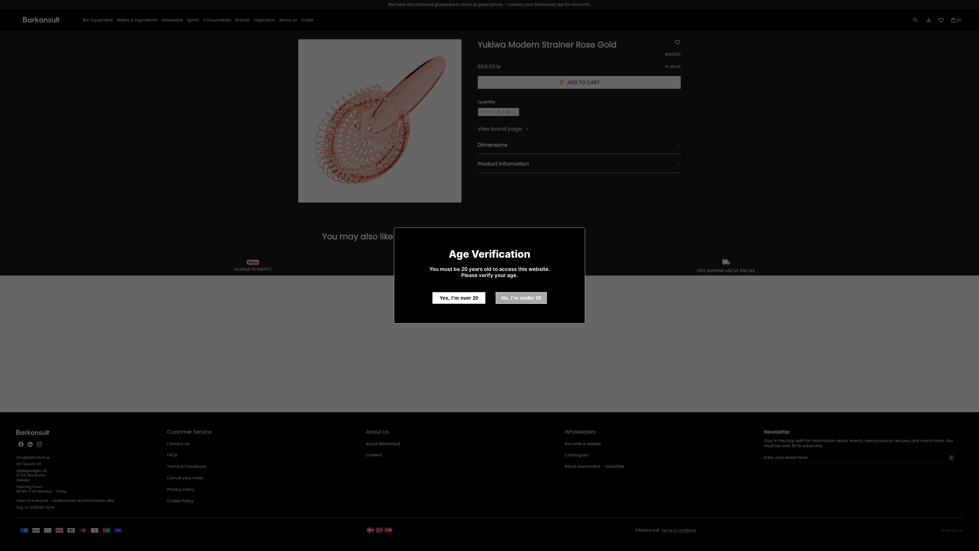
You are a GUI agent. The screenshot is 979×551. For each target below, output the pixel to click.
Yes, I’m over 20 (459, 298)
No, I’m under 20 (521, 298)
